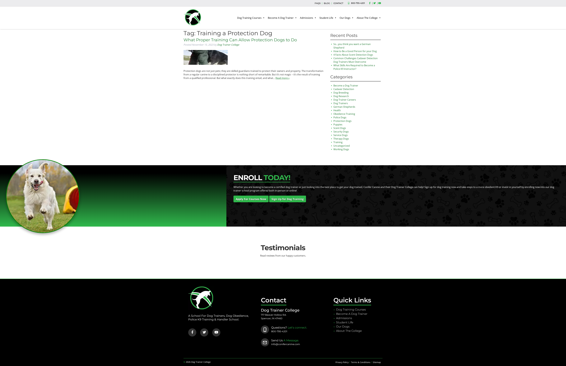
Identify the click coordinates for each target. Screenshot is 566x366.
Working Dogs (341, 149)
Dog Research (341, 96)
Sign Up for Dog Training (288, 199)
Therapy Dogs (341, 138)
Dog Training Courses (249, 17)
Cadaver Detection (343, 89)
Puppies (337, 124)
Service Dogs (340, 135)
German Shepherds (344, 106)
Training (338, 142)
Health (337, 110)
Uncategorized (341, 145)
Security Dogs (341, 131)
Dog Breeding (341, 92)
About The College (367, 17)
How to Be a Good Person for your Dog (355, 51)
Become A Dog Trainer (281, 17)
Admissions (306, 17)
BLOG (327, 3)
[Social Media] (370, 3)
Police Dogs (339, 117)
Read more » (282, 78)
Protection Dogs (342, 121)
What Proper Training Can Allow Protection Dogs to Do (240, 39)
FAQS (318, 3)
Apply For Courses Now (251, 199)
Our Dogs (345, 17)
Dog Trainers (340, 103)
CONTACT (338, 3)
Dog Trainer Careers (344, 99)
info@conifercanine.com (285, 344)
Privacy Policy (342, 362)
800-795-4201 (358, 3)
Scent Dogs (339, 128)
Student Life (326, 17)
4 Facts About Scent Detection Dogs (353, 54)
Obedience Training (344, 114)
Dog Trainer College (228, 44)
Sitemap (377, 362)
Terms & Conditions (360, 362)
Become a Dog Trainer (345, 85)
